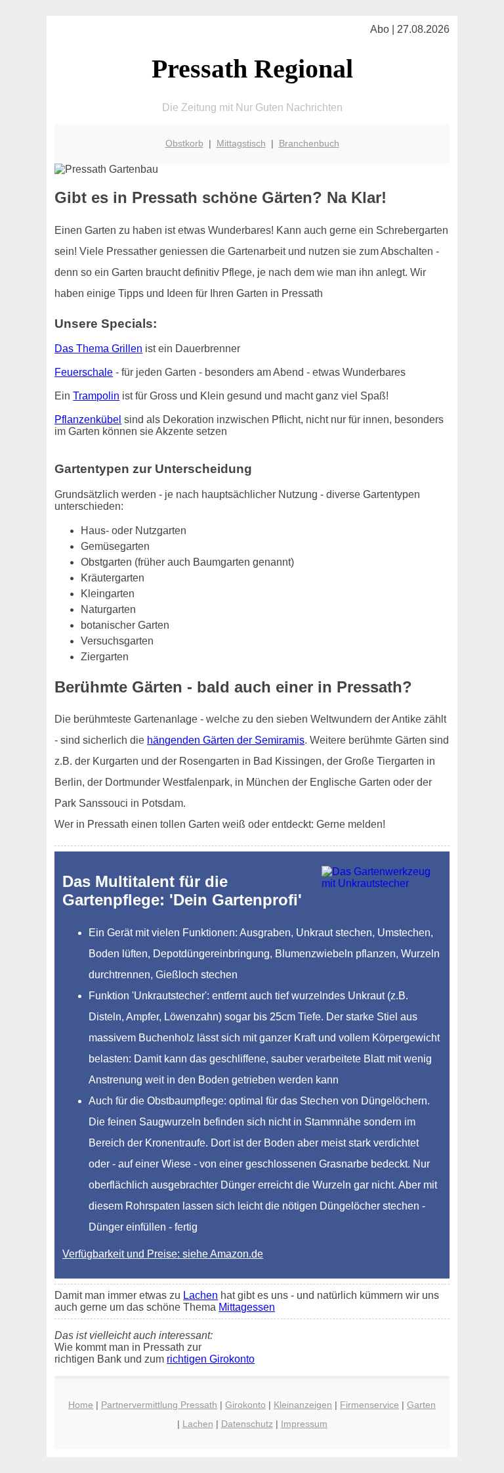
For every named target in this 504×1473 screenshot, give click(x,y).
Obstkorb (184, 143)
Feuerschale (83, 372)
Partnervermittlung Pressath (159, 1404)
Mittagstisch (241, 143)
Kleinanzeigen (303, 1404)
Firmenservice (369, 1404)
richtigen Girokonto (211, 1359)
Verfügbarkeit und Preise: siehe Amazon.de (162, 1253)
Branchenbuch (309, 143)
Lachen (200, 1295)
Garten (421, 1404)
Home (80, 1404)
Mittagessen (247, 1307)
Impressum (304, 1423)
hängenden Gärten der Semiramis (225, 740)
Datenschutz (247, 1423)
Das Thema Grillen (98, 348)
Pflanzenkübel (87, 419)
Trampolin (96, 395)
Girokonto (245, 1404)
